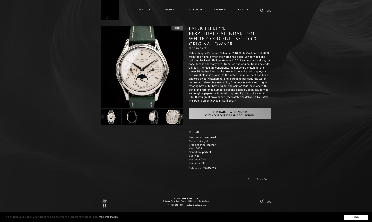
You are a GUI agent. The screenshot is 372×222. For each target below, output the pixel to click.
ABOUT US (143, 10)
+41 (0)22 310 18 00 (174, 205)
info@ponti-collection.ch (195, 205)
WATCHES (168, 10)
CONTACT (244, 10)
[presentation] (102, 117)
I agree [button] (356, 217)
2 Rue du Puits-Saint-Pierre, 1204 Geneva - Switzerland (186, 201)
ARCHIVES (220, 10)
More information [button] (108, 217)
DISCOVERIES (194, 10)
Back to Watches (264, 179)
